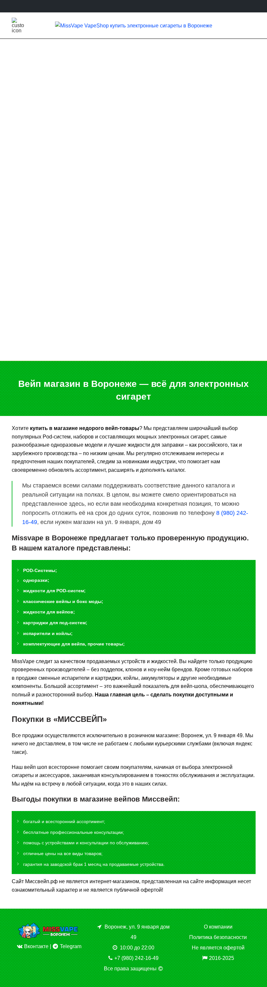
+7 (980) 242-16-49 (136, 958)
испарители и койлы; (48, 633)
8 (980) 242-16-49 (146, 352)
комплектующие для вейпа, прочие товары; (74, 643)
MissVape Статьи (71, 123)
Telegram (70, 946)
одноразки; (36, 580)
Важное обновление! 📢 (70, 136)
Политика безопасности (218, 937)
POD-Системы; (40, 570)
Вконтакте (36, 946)
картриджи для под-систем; (55, 622)
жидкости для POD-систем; (54, 590)
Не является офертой (218, 947)
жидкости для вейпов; (49, 611)
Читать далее (71, 199)
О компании (218, 927)
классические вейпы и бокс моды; (63, 601)
